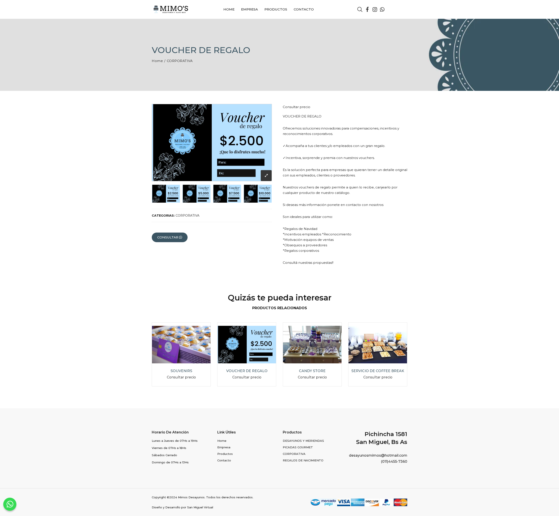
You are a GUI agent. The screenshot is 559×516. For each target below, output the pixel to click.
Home (229, 9)
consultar (168, 237)
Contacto (304, 9)
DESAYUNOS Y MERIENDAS (303, 440)
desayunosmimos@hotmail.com (378, 455)
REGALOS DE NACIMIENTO (303, 460)
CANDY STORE (312, 371)
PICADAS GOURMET (298, 447)
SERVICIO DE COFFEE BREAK (377, 371)
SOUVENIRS (181, 371)
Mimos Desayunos (191, 497)
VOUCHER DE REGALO (246, 371)
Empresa (249, 9)
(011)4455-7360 (394, 461)
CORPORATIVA (180, 60)
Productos (275, 9)
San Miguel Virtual (200, 507)
